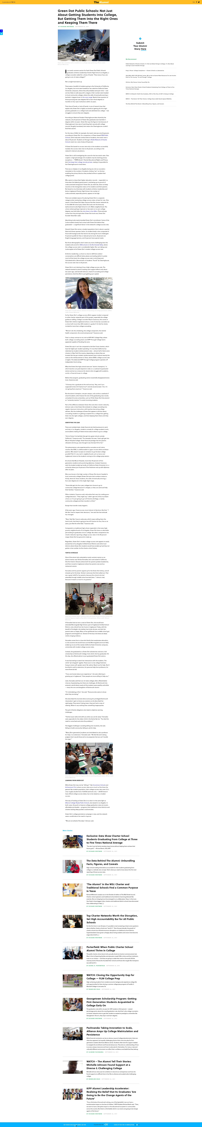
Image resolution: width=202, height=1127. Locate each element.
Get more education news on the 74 (75, 1125)
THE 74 (8, 2)
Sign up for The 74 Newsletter (124, 1124)
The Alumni (101, 2)
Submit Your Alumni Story (140, 45)
